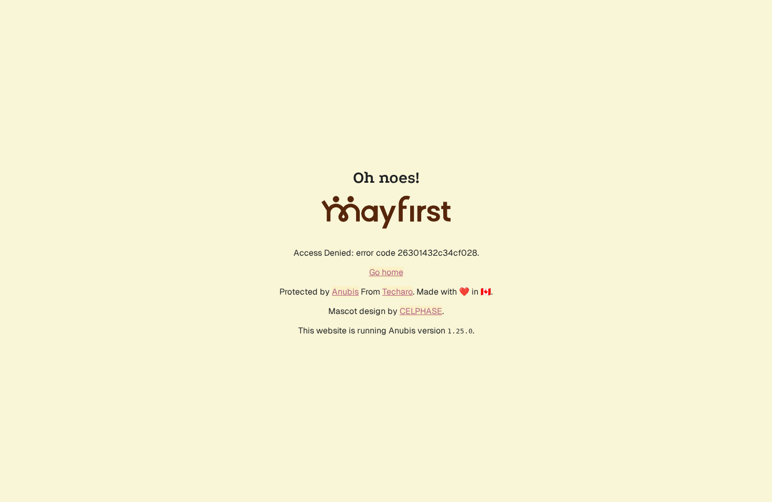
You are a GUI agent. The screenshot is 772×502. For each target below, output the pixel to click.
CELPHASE (421, 311)
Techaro (397, 291)
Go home (386, 272)
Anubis (345, 291)
